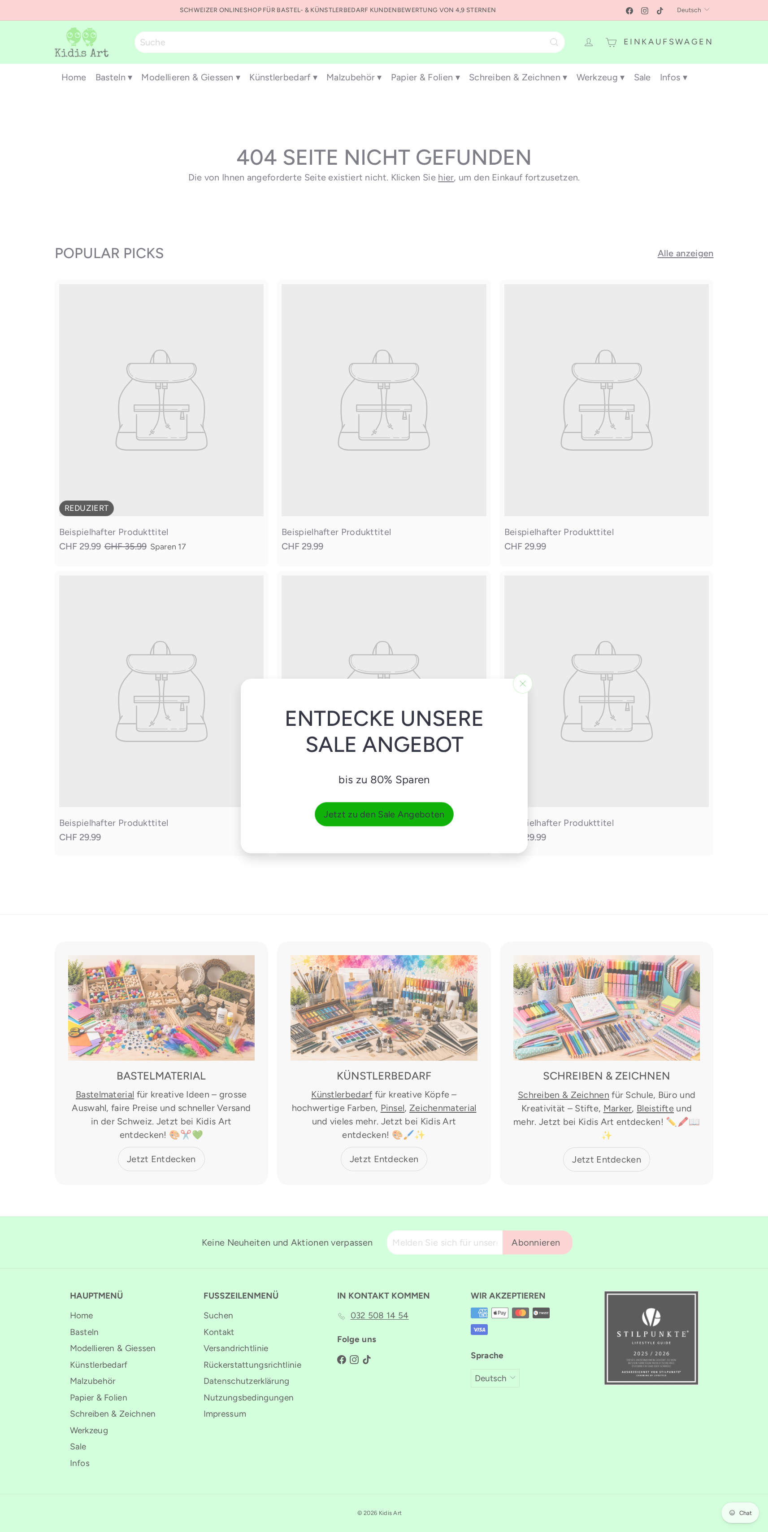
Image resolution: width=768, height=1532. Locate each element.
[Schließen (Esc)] (523, 684)
